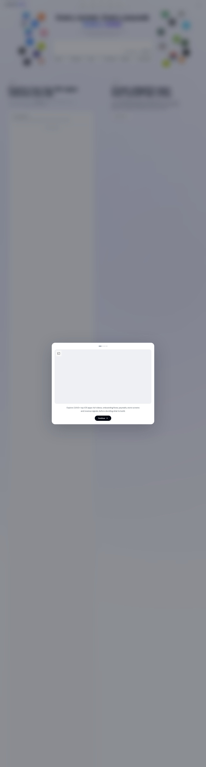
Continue (101, 418)
